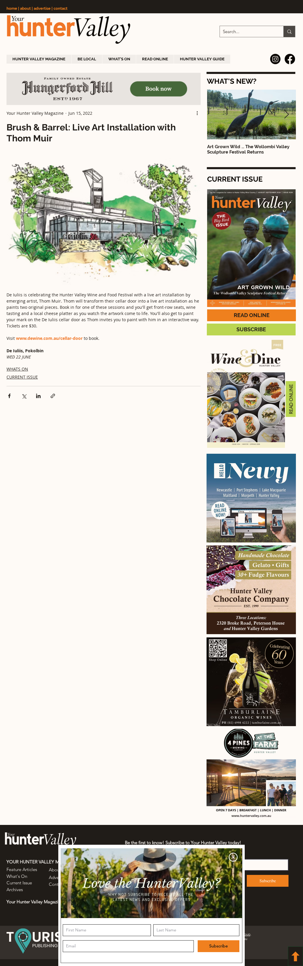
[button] (233, 857)
